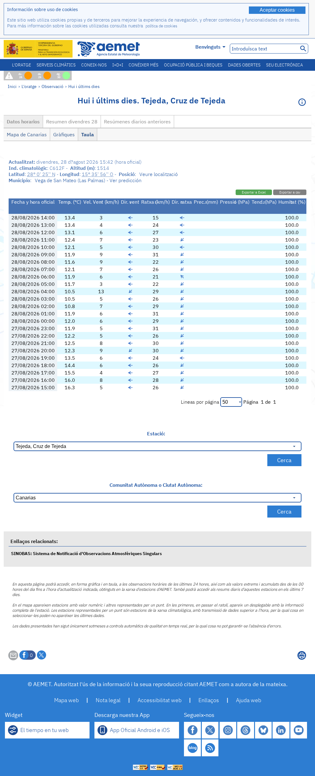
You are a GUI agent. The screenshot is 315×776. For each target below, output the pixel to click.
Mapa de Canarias (27, 134)
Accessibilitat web (159, 700)
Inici (12, 86)
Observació (52, 86)
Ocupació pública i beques (193, 65)
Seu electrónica (284, 65)
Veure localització (158, 174)
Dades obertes (244, 65)
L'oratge (21, 65)
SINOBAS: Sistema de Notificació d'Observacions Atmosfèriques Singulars (86, 553)
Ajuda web (248, 700)
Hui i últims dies (84, 86)
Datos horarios (23, 121)
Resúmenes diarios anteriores (137, 121)
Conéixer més (143, 65)
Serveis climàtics (56, 65)
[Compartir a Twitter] (41, 655)
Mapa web (66, 700)
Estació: (156, 433)
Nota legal (108, 700)
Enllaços (208, 700)
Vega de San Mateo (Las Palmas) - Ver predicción (88, 180)
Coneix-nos (94, 65)
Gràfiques (64, 134)
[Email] (13, 658)
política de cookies (161, 26)
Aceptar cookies (277, 10)
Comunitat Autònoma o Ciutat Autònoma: (156, 485)
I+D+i (117, 65)
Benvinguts (208, 47)
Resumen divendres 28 (72, 121)
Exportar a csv (289, 192)
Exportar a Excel (254, 192)
